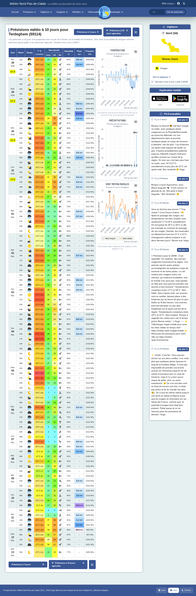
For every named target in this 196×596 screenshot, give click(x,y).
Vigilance (44, 12)
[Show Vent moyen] (108, 238)
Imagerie (61, 12)
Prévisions (28, 12)
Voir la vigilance (160, 77)
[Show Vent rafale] (126, 238)
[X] (184, 3)
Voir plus (182, 120)
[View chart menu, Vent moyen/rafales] (136, 185)
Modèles (76, 12)
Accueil (15, 12)
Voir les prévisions (175, 12)
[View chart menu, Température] (136, 52)
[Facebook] (178, 3)
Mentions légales (101, 590)
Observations (94, 12)
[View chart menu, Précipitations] (136, 122)
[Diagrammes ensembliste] (136, 32)
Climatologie (114, 12)
